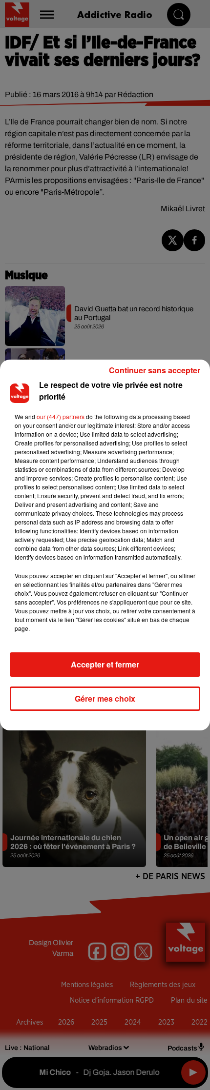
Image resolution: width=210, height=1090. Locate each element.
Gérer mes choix (105, 698)
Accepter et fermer (105, 664)
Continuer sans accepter (154, 370)
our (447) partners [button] (60, 416)
